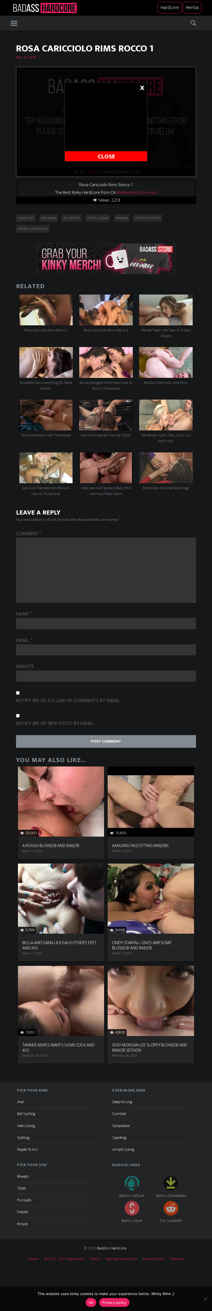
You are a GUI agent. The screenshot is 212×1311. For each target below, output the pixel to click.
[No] (205, 1299)
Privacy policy (114, 1302)
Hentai (192, 8)
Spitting (23, 1137)
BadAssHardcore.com (137, 192)
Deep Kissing (122, 1102)
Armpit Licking (123, 1149)
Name (24, 614)
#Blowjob (48, 218)
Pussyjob (24, 1200)
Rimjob (22, 1224)
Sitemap (177, 1258)
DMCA (95, 1258)
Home (33, 1258)
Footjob (22, 1212)
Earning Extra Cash (121, 1258)
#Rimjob (121, 218)
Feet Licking (26, 1126)
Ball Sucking (26, 1114)
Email (24, 640)
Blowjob (22, 1176)
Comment (29, 534)
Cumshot (119, 1114)
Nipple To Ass (27, 1149)
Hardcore (170, 8)
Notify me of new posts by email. (55, 723)
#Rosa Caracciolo (33, 229)
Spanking (119, 1137)
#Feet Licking (97, 218)
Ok (91, 1302)
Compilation (121, 1126)
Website (25, 666)
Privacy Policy (153, 1258)
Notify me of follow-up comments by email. (68, 701)
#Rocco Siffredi (147, 218)
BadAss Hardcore (111, 1248)
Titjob (21, 1188)
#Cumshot (71, 218)
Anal (20, 1102)
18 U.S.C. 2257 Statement (64, 1258)
